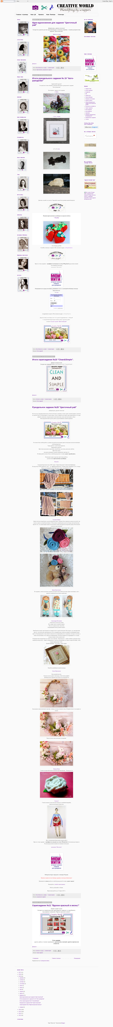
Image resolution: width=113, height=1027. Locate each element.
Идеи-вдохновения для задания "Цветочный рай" (31, 997)
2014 (20, 1009)
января (21, 1007)
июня (21, 987)
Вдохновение (39, 69)
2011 (20, 1015)
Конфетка (87, 92)
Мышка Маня (56, 769)
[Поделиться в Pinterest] (63, 68)
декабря (22, 978)
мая (21, 989)
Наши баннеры (50, 14)
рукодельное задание (47, 69)
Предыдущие (77, 958)
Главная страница (22, 14)
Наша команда (88, 97)
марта (21, 993)
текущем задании (54, 321)
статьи (87, 119)
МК (86, 93)
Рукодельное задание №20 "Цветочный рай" (54, 407)
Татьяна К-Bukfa (56, 519)
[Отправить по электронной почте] (57, 68)
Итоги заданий (40, 351)
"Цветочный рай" (63, 321)
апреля (22, 991)
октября (22, 981)
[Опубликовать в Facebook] (61, 68)
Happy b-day (88, 88)
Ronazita (57, 461)
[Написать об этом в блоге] (58, 68)
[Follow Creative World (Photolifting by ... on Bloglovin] (91, 128)
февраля (22, 995)
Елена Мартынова (56, 671)
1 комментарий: (51, 67)
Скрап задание (40, 952)
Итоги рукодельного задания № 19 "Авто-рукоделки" (32, 998)
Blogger (63, 1023)
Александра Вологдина (56, 621)
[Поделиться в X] (60, 68)
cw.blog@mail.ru (68, 247)
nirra (58, 149)
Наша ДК (33, 14)
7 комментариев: (51, 894)
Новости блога (88, 100)
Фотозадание (88, 109)
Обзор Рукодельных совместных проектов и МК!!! (90, 103)
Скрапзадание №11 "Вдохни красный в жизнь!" (55, 905)
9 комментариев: (48, 399)
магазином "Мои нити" (56, 267)
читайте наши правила (59, 884)
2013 (20, 1011)
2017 (20, 972)
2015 (20, 976)
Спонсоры (61, 14)
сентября (22, 983)
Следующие (35, 958)
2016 (20, 974)
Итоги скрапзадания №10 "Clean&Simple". (52, 359)
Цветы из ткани (57, 34)
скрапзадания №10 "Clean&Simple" (63, 364)
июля (21, 985)
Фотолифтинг (88, 111)
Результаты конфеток (90, 106)
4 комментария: (51, 349)
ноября (22, 979)
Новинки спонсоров (90, 98)
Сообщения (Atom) (44, 960)
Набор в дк (87, 95)
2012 (20, 1013)
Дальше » (34, 63)
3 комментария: (48, 950)
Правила (41, 14)
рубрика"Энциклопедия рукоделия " (90, 115)
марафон (87, 113)
